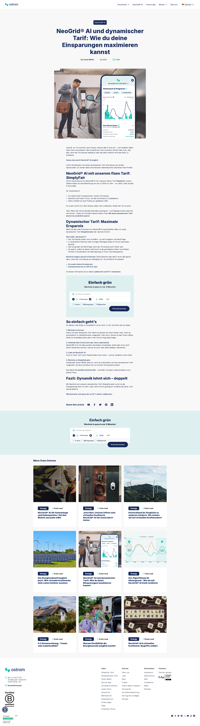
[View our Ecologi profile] (165, 677)
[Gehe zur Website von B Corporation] (52, 699)
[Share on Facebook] (94, 404)
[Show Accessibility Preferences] (5, 710)
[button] (123, 4)
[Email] (88, 404)
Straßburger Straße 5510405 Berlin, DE (17, 681)
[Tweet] (100, 404)
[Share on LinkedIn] (112, 404)
